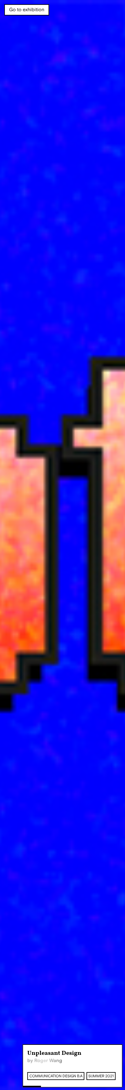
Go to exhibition (26, 10)
